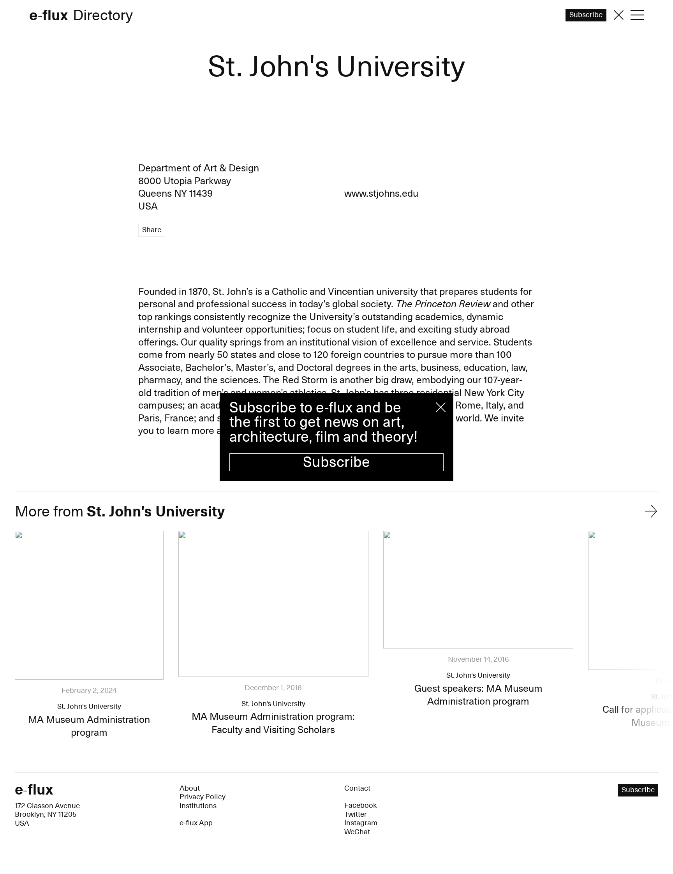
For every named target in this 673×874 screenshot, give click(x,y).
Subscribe (336, 462)
